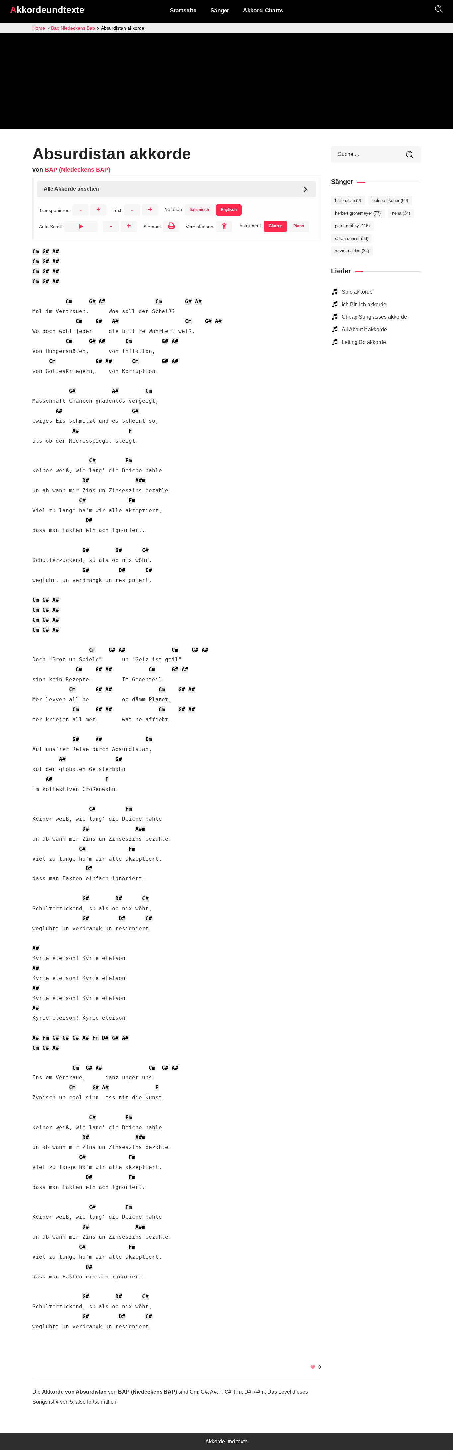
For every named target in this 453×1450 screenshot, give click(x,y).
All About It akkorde (364, 329)
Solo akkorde (357, 292)
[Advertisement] (226, 82)
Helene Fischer (390, 200)
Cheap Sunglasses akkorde (374, 317)
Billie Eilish (348, 200)
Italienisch (199, 209)
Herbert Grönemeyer (358, 213)
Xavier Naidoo (352, 250)
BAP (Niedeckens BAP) (77, 169)
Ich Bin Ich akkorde (364, 304)
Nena (401, 213)
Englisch (229, 209)
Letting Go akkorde (364, 342)
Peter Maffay (352, 225)
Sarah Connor (351, 238)
